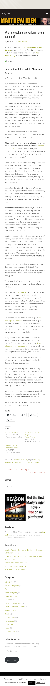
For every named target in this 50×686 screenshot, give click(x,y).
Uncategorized (10, 631)
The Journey (9, 617)
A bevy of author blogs (36, 472)
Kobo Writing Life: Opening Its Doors (11, 446)
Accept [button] (31, 683)
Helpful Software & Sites (14, 607)
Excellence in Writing (20, 459)
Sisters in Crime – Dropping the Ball (19, 469)
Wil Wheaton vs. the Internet (16, 570)
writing (37, 462)
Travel (7, 628)
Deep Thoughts (11, 592)
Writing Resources (11, 432)
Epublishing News (11, 596)
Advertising (9, 582)
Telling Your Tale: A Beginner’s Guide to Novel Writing (32, 434)
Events (7, 599)
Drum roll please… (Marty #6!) (16, 566)
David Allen (22, 292)
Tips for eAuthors (11, 624)
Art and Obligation (12, 585)
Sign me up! (11, 660)
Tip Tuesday (9, 621)
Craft (6, 589)
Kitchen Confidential (26, 462)
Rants (7, 614)
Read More (40, 682)
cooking (15, 462)
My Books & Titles (11, 610)
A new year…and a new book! (16, 562)
